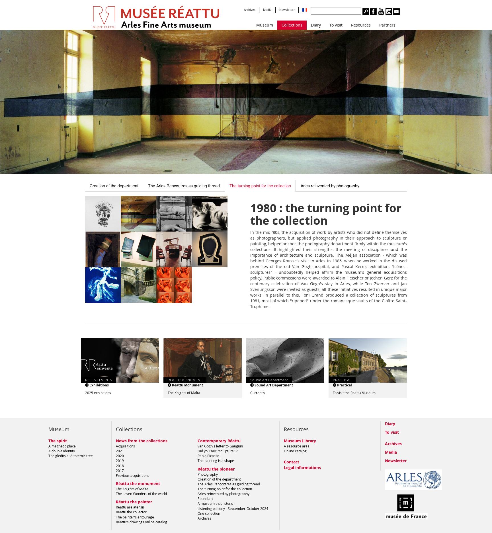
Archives (249, 10)
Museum (264, 25)
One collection (209, 513)
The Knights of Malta (184, 392)
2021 (120, 451)
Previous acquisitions (132, 475)
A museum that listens (215, 503)
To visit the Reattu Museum (354, 392)
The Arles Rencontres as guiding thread (184, 186)
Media (267, 10)
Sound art (205, 498)
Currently (257, 392)
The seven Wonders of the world (141, 493)
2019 (120, 460)
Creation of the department (114, 186)
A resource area (296, 446)
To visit (336, 25)
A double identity (61, 451)
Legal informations (302, 467)
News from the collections (141, 440)
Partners (387, 25)
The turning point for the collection (260, 186)
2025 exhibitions (98, 392)
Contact (291, 462)
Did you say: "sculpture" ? (217, 451)
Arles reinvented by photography (330, 186)
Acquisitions (125, 446)
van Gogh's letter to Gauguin (220, 446)
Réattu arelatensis (130, 507)
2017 (120, 470)
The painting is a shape (216, 460)
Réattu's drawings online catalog (141, 522)
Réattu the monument (138, 483)
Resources (361, 25)
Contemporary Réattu (219, 440)
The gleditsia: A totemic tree (70, 455)
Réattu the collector (131, 512)
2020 (120, 455)
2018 (120, 465)
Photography (208, 474)
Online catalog (295, 451)
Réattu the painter (134, 501)
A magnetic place (62, 446)
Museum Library (300, 440)
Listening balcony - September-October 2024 (233, 508)
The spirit (57, 440)
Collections (292, 25)
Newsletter (287, 10)
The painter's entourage (135, 517)
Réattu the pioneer (216, 469)
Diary (316, 25)
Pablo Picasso (208, 455)
